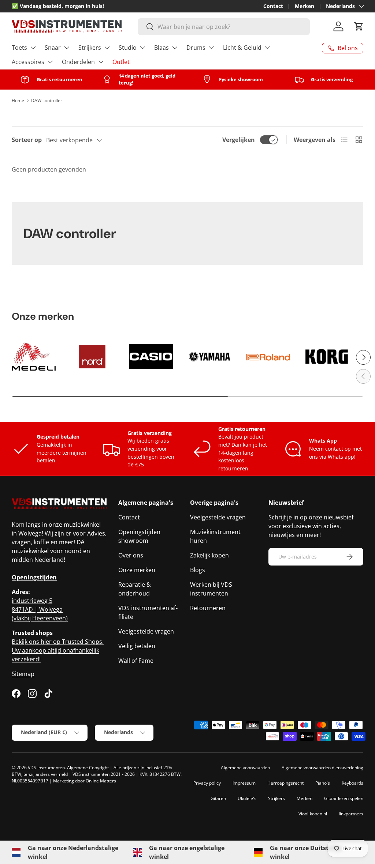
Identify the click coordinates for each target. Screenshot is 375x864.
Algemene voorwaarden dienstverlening (322, 768)
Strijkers (89, 48)
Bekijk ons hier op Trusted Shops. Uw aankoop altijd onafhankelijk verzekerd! (58, 650)
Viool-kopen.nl (312, 814)
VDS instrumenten (46, 768)
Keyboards (352, 783)
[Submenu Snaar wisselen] (66, 47)
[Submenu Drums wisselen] (211, 47)
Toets (19, 48)
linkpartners (351, 814)
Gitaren (218, 798)
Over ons (130, 555)
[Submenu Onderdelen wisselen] (100, 61)
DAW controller (46, 100)
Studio (128, 48)
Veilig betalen (136, 646)
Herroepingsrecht (285, 783)
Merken (304, 6)
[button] (359, 26)
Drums (195, 48)
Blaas (161, 48)
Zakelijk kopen (209, 555)
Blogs (197, 570)
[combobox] (224, 26)
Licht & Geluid (242, 48)
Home (18, 100)
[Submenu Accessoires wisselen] (50, 61)
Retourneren (208, 608)
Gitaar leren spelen (343, 798)
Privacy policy (207, 783)
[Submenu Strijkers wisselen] (107, 47)
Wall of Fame (135, 661)
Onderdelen (78, 62)
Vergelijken (238, 140)
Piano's (322, 783)
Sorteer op (27, 140)
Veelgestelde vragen (146, 631)
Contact (273, 6)
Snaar (53, 48)
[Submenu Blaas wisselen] (174, 47)
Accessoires (28, 62)
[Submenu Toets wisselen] (33, 47)
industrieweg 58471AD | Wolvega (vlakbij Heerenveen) (40, 609)
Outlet (121, 62)
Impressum (244, 783)
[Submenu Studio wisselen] (142, 47)
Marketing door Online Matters (84, 781)
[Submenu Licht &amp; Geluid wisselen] (267, 47)
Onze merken (136, 570)
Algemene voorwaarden (245, 768)
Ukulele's (247, 798)
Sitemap (23, 674)
